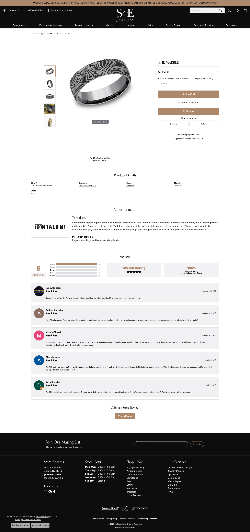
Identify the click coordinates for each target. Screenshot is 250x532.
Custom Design (173, 25)
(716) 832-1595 (99, 160)
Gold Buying (174, 478)
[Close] (246, 3)
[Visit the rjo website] (125, 508)
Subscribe (197, 444)
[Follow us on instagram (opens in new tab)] (45, 491)
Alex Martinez (53, 357)
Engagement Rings (81, 240)
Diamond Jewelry (84, 25)
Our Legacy (231, 25)
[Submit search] (221, 10)
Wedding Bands (134, 471)
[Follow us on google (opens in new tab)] (50, 491)
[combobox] (203, 10)
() (99, 264)
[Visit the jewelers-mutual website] (110, 508)
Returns (204, 124)
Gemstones (132, 478)
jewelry (40, 34)
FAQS (170, 491)
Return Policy (98, 518)
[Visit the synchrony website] (140, 508)
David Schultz (53, 382)
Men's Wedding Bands (53, 34)
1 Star (52, 275)
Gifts (150, 25)
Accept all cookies (40, 525)
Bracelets (131, 491)
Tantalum (130, 185)
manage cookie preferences (28, 519)
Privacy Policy (111, 518)
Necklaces (131, 488)
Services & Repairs (203, 25)
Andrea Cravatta (54, 310)
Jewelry (131, 25)
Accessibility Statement (147, 518)
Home (33, 34)
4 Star (52, 267)
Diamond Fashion (135, 474)
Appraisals (173, 474)
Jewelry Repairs (176, 471)
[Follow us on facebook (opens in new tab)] (54, 491)
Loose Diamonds (134, 495)
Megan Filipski (53, 332)
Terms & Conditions (127, 518)
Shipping (173, 124)
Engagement (19, 25)
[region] (100, 96)
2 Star (52, 273)
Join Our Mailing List (63, 442)
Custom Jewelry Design (180, 467)
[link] (11, 10)
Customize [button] (188, 111)
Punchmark (130, 528)
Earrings (130, 484)
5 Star (52, 264)
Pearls (129, 481)
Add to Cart (188, 94)
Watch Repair (174, 481)
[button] (230, 10)
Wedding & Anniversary (50, 25)
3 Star (52, 270)
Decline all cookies (20, 525)
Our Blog (172, 484)
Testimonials (174, 488)
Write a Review (125, 416)
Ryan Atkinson (53, 287)
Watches (110, 25)
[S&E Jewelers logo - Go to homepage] (125, 15)
